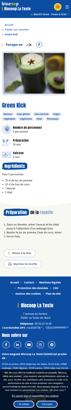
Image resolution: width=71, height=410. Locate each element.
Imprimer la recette (25, 264)
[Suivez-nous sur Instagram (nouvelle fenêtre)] (40, 345)
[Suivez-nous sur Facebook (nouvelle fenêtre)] (6, 345)
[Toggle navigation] (67, 8)
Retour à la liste (21, 253)
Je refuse (23, 404)
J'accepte (47, 404)
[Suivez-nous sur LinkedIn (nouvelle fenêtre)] (17, 345)
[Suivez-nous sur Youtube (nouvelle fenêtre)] (29, 345)
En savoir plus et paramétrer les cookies (35, 395)
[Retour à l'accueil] (10, 4)
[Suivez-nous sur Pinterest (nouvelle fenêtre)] (52, 345)
